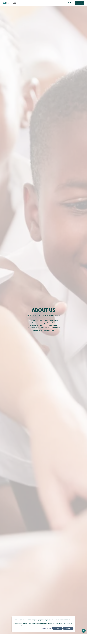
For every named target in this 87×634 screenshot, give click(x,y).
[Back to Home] (9, 3)
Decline (68, 628)
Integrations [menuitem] (42, 3)
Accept (57, 628)
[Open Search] (72, 2)
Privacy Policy (46, 620)
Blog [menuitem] (60, 3)
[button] (84, 631)
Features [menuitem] (33, 3)
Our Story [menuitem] (52, 3)
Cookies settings (46, 628)
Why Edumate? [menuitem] (23, 3)
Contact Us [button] (79, 3)
